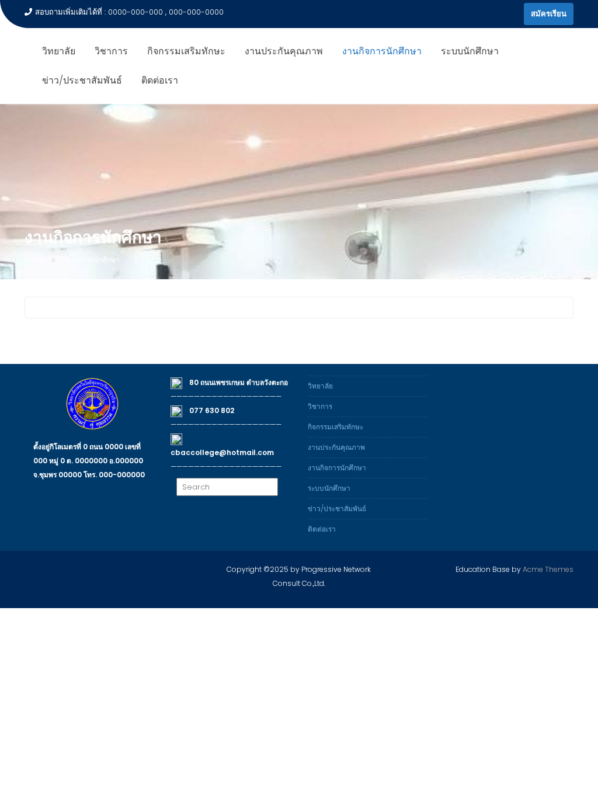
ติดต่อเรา (159, 80)
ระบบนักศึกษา (470, 51)
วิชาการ (111, 51)
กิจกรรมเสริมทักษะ (186, 51)
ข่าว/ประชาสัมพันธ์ (82, 80)
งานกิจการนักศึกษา (382, 51)
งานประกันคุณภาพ (284, 51)
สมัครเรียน (548, 13)
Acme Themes (548, 569)
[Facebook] (512, 14)
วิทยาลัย (58, 51)
